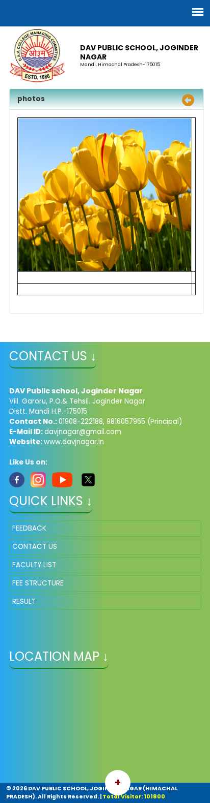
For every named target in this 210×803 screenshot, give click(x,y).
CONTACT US (34, 546)
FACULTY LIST (34, 565)
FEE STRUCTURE (38, 583)
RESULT (24, 601)
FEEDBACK (29, 528)
